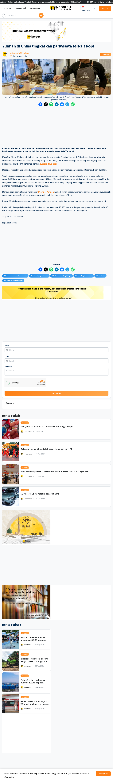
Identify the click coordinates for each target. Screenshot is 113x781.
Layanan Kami (35, 8)
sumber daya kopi (48, 164)
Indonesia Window (19, 53)
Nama (7, 345)
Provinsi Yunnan (46, 192)
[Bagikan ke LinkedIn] (57, 104)
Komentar (9, 366)
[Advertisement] (56, 127)
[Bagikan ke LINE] (51, 104)
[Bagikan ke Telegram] (67, 104)
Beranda (7, 8)
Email (7, 356)
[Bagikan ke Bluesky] (62, 104)
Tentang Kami (20, 8)
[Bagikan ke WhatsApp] (73, 104)
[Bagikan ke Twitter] (46, 104)
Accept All (103, 773)
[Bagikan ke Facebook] (40, 104)
